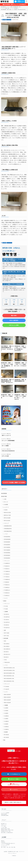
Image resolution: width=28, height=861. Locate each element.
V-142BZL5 (6, 715)
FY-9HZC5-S (6, 595)
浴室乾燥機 (5, 638)
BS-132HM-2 (6, 643)
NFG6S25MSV (7, 541)
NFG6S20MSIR (7, 539)
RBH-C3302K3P (7, 694)
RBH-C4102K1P (7, 697)
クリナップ (6, 523)
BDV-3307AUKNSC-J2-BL (9, 670)
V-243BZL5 (6, 729)
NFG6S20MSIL (7, 536)
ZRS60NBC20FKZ (8, 525)
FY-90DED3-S (7, 579)
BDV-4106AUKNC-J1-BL (9, 675)
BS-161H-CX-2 (7, 654)
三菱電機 (6, 611)
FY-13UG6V (6, 686)
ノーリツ (6, 533)
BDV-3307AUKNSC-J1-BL (9, 667)
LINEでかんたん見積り (14, 325)
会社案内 (5, 851)
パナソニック (7, 560)
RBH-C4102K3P (7, 702)
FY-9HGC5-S (6, 592)
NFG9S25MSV (7, 555)
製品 (4, 740)
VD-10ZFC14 (7, 616)
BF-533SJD (6, 737)
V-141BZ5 (6, 710)
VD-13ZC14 (6, 619)
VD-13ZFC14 (7, 622)
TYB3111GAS (7, 662)
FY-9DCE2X (6, 582)
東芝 (5, 630)
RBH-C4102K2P (7, 699)
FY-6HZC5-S (6, 568)
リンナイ (6, 598)
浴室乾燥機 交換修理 (4, 815)
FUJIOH (5, 509)
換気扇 (4, 600)
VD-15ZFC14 (7, 627)
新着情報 (5, 493)
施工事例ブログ (4, 823)
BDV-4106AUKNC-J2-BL (9, 678)
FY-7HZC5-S (6, 576)
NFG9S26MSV (7, 558)
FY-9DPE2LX (6, 587)
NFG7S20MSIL (7, 547)
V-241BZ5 (6, 724)
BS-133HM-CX (7, 649)
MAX (5, 641)
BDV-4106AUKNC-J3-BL (9, 681)
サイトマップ (21, 851)
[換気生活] (5, 1)
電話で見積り (14, 315)
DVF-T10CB (6, 632)
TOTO (5, 659)
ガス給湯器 (5, 504)
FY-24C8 (6, 608)
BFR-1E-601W (7, 520)
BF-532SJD (6, 734)
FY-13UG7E (6, 689)
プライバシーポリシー (12, 853)
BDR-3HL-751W (7, 515)
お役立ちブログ (4, 824)
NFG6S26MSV (7, 544)
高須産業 (6, 732)
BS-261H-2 (6, 657)
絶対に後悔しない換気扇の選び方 (7, 832)
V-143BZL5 (6, 721)
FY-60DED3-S (7, 563)
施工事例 (4, 19)
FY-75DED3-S (7, 571)
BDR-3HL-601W (7, 512)
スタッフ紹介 (3, 826)
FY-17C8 (6, 606)
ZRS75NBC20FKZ (8, 531)
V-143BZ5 (6, 718)
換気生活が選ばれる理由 (5, 828)
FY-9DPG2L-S (7, 590)
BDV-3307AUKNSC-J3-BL (9, 673)
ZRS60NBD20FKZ (8, 528)
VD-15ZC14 (6, 624)
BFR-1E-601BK (7, 517)
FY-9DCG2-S (6, 584)
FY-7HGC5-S (6, 574)
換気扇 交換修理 (4, 814)
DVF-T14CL (6, 635)
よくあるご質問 (4, 827)
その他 (4, 499)
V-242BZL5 (6, 726)
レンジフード (9, 19)
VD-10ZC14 (6, 614)
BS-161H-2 (6, 651)
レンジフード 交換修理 (5, 812)
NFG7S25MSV (7, 550)
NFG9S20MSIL (7, 552)
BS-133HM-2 (6, 646)
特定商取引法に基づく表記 (5, 831)
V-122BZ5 (6, 707)
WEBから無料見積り (14, 320)
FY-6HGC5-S (6, 566)
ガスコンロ (5, 501)
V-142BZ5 (6, 713)
